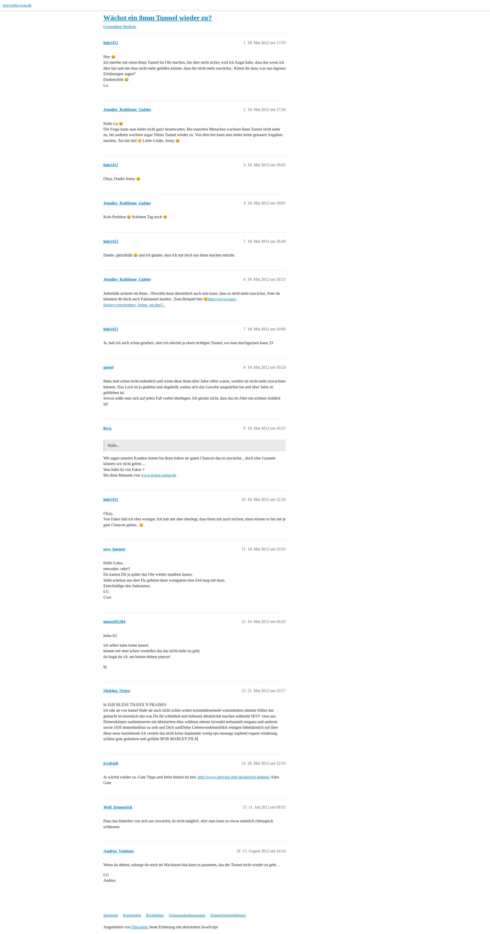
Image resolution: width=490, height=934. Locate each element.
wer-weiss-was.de (17, 5)
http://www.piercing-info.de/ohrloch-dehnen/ (234, 777)
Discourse (139, 927)
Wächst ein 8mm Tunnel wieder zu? (157, 18)
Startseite (110, 915)
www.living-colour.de (158, 475)
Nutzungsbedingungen (187, 915)
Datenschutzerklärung (228, 915)
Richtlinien (155, 915)
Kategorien (132, 915)
